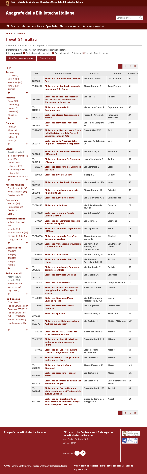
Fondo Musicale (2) (17, 319)
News (40, 26)
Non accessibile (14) (17, 191)
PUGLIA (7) (13, 89)
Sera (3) (11, 213)
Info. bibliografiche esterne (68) (17, 171)
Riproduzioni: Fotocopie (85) (15, 164)
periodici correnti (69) (18, 232)
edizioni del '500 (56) (17, 236)
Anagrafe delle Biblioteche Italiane (40, 12)
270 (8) (11, 265)
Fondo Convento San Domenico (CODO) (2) (18, 307)
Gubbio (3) (12, 137)
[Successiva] (135, 66)
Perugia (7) (13, 108)
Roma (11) (13, 101)
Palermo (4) (13, 133)
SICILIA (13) (13, 79)
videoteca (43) (15, 287)
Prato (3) (12, 140)
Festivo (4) (13, 210)
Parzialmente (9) (16, 195)
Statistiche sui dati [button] (70, 26)
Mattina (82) (14, 203)
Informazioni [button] (28, 26)
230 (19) (12, 251)
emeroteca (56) (15, 283)
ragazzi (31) (13, 290)
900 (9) (11, 261)
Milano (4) (12, 115)
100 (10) (12, 258)
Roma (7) (12, 126)
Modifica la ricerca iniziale (21, 58)
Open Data (52, 26)
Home (9, 33)
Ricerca (21, 33)
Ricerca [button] (15, 26)
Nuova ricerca (46, 58)
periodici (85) (14, 229)
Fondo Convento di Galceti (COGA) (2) (17, 314)
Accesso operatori (93, 26)
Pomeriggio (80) (15, 207)
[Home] (5, 26)
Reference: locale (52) (18, 176)
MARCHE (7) (14, 86)
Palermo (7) (13, 104)
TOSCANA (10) (15, 82)
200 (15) (12, 254)
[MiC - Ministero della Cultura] (132, 441)
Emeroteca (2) (14, 302)
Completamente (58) (18, 188)
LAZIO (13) (13, 75)
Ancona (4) (13, 111)
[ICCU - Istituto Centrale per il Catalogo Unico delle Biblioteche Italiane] (7, 3)
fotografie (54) (15, 239)
